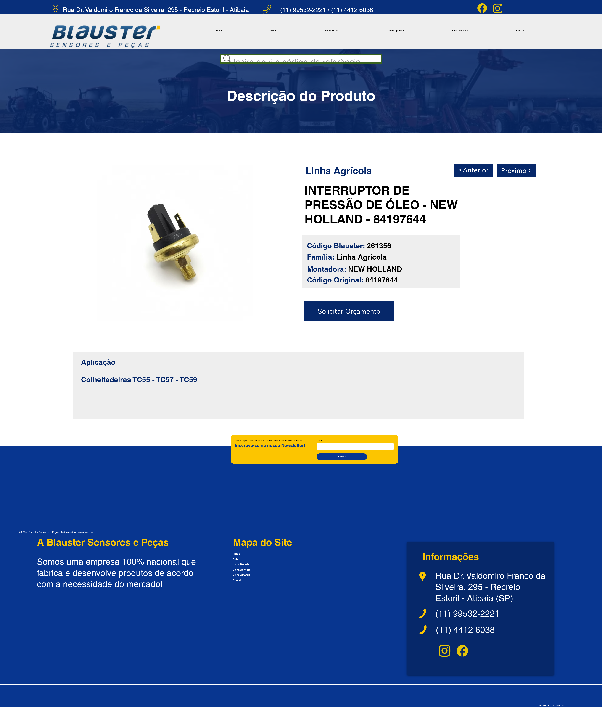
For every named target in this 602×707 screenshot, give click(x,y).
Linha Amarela (241, 574)
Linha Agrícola (241, 569)
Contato (237, 580)
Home (236, 553)
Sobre (236, 559)
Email (320, 440)
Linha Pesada (241, 564)
